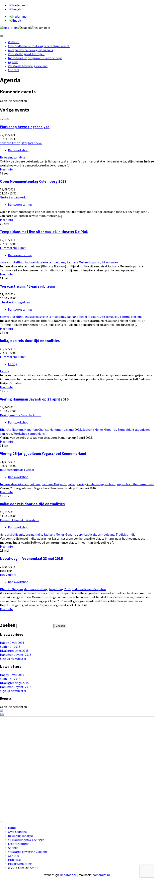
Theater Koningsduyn (15, 302)
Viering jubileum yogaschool (96, 484)
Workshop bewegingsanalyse (25, 127)
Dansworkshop (18, 150)
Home (12, 828)
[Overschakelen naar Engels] (15, 9)
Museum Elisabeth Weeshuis (19, 520)
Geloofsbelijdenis (12, 534)
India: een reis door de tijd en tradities (32, 504)
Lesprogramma (18, 844)
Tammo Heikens (131, 317)
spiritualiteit (87, 534)
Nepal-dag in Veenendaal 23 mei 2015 (31, 558)
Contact (13, 70)
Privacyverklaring (20, 864)
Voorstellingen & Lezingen (26, 54)
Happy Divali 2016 (12, 643)
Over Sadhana (17, 832)
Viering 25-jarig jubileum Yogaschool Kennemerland (43, 453)
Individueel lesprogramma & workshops (35, 58)
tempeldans (106, 534)
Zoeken (60, 625)
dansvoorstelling (11, 262)
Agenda (13, 62)
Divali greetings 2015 (14, 651)
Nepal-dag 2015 (60, 589)
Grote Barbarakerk (13, 197)
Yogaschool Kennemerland (135, 484)
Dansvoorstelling (20, 204)
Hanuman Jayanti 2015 (65, 430)
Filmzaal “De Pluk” (13, 248)
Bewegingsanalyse (12, 157)
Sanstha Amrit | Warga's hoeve (21, 143)
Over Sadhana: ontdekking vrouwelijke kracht (39, 46)
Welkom (13, 42)
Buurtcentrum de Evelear (17, 470)
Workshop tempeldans (29, 434)
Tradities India (125, 534)
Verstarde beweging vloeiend (28, 66)
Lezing (12, 364)
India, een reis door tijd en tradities (30, 340)
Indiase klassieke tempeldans (45, 262)
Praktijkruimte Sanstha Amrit (20, 415)
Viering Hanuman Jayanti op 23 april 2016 (34, 399)
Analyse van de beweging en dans (30, 50)
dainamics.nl (101, 875)
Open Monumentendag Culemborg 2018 (33, 181)
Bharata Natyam (11, 430)
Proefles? (14, 860)
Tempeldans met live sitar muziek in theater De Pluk (44, 231)
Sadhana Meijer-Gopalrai (83, 262)
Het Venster (8, 575)
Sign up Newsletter (13, 659)
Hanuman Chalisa (36, 430)
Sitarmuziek (110, 262)
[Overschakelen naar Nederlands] (18, 5)
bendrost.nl (68, 875)
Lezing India (33, 534)
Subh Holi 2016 (10, 647)
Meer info (6, 169)
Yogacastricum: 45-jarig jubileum (27, 286)
